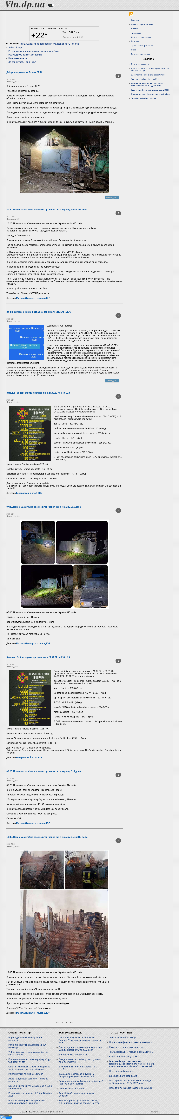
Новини (134, 28)
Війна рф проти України (142, 24)
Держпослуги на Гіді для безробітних (148, 75)
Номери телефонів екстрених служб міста (150, 94)
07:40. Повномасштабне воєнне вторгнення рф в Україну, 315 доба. (43, 507)
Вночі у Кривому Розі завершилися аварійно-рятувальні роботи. (26, 1101)
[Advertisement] (64, 18)
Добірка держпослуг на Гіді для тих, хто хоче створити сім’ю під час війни (149, 84)
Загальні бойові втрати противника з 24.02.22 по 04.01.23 (38, 393)
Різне (133, 50)
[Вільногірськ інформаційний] (25, 8)
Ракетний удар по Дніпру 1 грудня (25, 1074)
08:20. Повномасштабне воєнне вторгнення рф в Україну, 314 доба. (43, 771)
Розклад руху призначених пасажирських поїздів (33, 51)
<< (57, 1022)
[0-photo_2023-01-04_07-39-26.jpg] (64, 564)
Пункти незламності (140, 64)
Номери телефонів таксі (71, 1088)
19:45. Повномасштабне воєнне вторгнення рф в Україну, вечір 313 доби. (47, 837)
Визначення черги (17, 58)
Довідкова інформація (141, 37)
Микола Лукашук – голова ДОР (33, 298)
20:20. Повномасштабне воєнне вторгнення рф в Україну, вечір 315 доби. (47, 209)
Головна (135, 20)
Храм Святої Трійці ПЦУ (142, 45)
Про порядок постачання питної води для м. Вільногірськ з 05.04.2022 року (80, 1048)
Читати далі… (112, 197)
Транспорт (136, 33)
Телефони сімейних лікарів (143, 98)
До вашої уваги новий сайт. (22, 62)
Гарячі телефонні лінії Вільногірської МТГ (150, 90)
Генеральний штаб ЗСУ (29, 493)
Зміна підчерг (15, 47)
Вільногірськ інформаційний (48, 1111)
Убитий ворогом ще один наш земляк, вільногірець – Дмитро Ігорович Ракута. (79, 1101)
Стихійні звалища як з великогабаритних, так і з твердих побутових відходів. (29, 1067)
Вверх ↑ (155, 1111)
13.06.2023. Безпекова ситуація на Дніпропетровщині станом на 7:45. (77, 1075)
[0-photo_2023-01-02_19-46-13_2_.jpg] (64, 909)
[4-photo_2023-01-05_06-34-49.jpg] (64, 159)
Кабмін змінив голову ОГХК (73, 1054)
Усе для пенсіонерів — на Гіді (144, 79)
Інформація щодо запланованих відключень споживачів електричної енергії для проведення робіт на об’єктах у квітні (131, 1064)
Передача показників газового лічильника (130, 1088)
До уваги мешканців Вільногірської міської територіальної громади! (81, 1082)
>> (71, 1022)
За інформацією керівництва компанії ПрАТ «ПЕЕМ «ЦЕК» (38, 312)
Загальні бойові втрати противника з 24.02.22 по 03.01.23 (38, 657)
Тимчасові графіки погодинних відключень (131, 1052)
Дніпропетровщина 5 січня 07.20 (24, 72)
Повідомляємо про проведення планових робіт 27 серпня (49, 44)
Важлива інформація (140, 54)
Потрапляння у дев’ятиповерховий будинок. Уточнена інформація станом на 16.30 (80, 1040)
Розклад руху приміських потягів (25, 55)
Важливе (135, 41)
